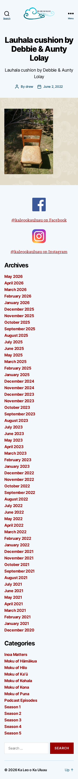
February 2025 (17, 368)
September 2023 (19, 414)
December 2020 (19, 630)
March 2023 (15, 453)
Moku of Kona (16, 687)
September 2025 (19, 329)
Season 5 (12, 733)
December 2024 (19, 381)
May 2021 (13, 597)
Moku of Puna (16, 693)
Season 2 (12, 713)
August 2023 (16, 420)
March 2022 (15, 532)
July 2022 (13, 505)
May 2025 (13, 355)
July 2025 (13, 342)
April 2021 (13, 604)
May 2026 (13, 276)
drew (29, 86)
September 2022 (19, 492)
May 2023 (13, 440)
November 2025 (19, 315)
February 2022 (17, 538)
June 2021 (13, 590)
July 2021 (13, 584)
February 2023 (17, 459)
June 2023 (14, 433)
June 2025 (14, 348)
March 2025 (15, 361)
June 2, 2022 (53, 86)
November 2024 (19, 387)
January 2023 (17, 466)
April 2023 (13, 446)
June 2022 (14, 512)
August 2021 (16, 577)
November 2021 (19, 558)
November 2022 (19, 479)
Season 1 (12, 707)
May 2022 (13, 518)
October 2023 (17, 407)
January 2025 (17, 374)
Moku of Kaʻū (16, 674)
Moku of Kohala (18, 680)
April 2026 (13, 283)
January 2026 (17, 302)
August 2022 (16, 499)
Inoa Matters (15, 654)
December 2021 (19, 551)
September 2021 (19, 571)
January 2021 (16, 623)
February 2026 (17, 296)
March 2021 (15, 610)
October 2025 (17, 322)
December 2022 (19, 473)
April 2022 (13, 525)
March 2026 (15, 289)
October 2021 (16, 564)
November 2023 (19, 401)
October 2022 (17, 486)
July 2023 (13, 427)
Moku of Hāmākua (20, 661)
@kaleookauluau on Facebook (39, 220)
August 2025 (16, 335)
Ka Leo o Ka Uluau (32, 770)
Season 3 (12, 720)
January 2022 (16, 545)
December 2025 (19, 309)
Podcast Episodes (20, 700)
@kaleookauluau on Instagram (39, 252)
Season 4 (12, 726)
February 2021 (17, 617)
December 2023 (19, 394)
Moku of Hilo (15, 667)
